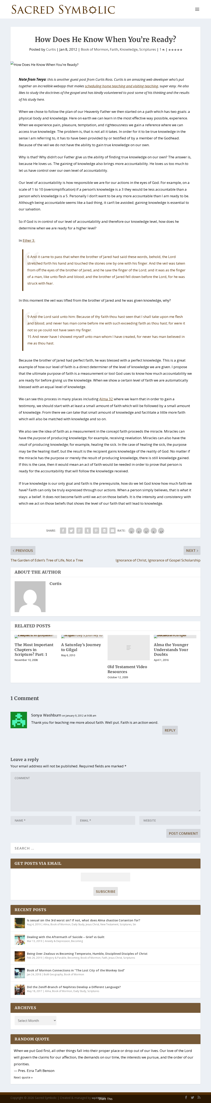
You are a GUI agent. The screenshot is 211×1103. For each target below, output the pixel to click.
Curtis (51, 49)
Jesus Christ (92, 924)
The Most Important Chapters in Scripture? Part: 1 (34, 649)
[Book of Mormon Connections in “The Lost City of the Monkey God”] (20, 973)
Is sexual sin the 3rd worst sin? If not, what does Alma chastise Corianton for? (83, 920)
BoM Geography (53, 974)
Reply (170, 730)
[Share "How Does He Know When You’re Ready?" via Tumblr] (88, 530)
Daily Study (78, 924)
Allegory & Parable (55, 957)
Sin (134, 924)
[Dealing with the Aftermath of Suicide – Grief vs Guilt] (20, 940)
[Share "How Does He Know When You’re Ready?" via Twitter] (71, 530)
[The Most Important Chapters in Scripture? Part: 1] (36, 636)
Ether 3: (29, 240)
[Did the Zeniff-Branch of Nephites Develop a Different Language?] (20, 990)
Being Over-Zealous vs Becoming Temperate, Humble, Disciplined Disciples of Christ (87, 954)
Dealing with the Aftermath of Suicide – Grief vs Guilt (65, 937)
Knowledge (129, 49)
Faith (114, 49)
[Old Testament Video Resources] (129, 647)
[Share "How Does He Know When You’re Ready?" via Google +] (79, 530)
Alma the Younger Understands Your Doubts (171, 649)
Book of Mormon (94, 49)
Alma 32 (106, 399)
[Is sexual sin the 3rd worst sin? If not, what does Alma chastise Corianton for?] (20, 923)
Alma (46, 924)
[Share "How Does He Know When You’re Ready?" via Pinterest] (96, 530)
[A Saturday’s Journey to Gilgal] (82, 636)
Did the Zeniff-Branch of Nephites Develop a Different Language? (74, 987)
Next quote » (23, 1077)
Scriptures (147, 49)
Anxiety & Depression (57, 941)
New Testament (109, 924)
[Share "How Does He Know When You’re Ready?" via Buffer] (104, 530)
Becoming (77, 941)
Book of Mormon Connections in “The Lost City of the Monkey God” (76, 970)
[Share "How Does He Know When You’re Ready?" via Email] (112, 530)
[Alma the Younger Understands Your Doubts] (175, 636)
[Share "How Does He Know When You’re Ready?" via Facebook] (63, 530)
